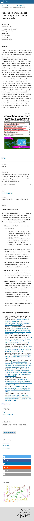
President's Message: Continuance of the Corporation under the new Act (17, 388)
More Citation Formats (9, 184)
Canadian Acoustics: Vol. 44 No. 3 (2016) (18, 332)
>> (10, 403)
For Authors (6, 445)
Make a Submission (9, 432)
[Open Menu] (1, 2)
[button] (17, 456)
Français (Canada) (8, 414)
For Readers (6, 443)
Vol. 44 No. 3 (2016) (19, 6)
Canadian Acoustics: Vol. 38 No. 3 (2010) (18, 350)
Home (3, 6)
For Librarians (6, 448)
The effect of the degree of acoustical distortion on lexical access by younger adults (18, 339)
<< (2, 403)
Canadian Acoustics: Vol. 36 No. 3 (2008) (17, 342)
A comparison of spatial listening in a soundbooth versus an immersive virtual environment (17, 321)
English (5, 412)
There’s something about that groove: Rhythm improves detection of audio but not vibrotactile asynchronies (18, 330)
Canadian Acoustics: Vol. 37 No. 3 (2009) (17, 367)
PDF (4, 158)
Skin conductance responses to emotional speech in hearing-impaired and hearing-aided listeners (17, 397)
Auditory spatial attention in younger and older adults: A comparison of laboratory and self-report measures (18, 372)
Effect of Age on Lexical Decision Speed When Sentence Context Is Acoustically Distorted (18, 347)
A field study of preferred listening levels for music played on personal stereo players (18, 381)
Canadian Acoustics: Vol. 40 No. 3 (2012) (17, 324)
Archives (9, 6)
